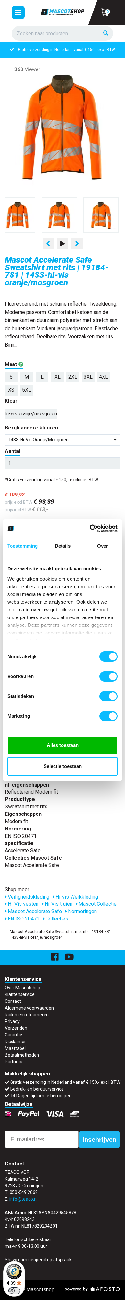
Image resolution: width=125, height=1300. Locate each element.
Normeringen (82, 911)
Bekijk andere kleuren (31, 428)
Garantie (13, 1034)
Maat (11, 364)
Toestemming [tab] (22, 546)
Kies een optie (62, 1290)
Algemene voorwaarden (29, 1007)
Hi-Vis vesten (22, 904)
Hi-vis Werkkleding (76, 897)
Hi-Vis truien (57, 904)
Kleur (11, 401)
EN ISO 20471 (22, 919)
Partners (13, 1061)
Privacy (12, 1021)
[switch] (108, 676)
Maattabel (15, 1048)
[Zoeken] (105, 33)
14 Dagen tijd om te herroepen (40, 1095)
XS (11, 390)
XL (57, 377)
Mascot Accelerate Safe (34, 911)
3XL (88, 377)
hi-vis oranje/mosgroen (31, 414)
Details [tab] (63, 546)
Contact (13, 1001)
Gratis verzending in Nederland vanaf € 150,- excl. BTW (66, 49)
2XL (72, 377)
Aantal (12, 451)
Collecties (56, 919)
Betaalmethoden (22, 1055)
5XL (26, 390)
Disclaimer (15, 1041)
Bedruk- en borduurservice (37, 1089)
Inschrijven (99, 1139)
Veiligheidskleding (27, 897)
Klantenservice (20, 994)
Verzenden (16, 1028)
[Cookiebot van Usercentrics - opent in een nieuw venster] (90, 528)
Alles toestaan (63, 745)
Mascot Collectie (97, 904)
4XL (103, 377)
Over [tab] (102, 546)
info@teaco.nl (23, 1199)
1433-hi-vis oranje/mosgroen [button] (38, 439)
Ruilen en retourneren (27, 1014)
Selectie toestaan (63, 766)
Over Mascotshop (22, 987)
